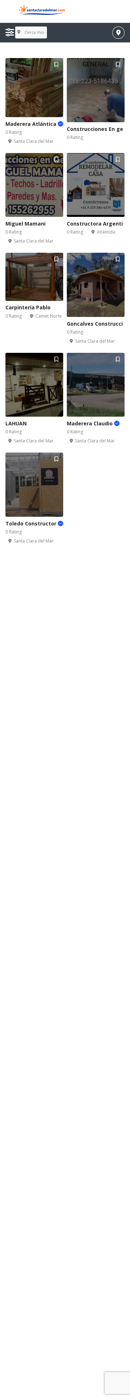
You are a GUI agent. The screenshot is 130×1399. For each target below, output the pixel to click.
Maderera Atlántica (31, 123)
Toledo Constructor (31, 523)
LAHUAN (16, 423)
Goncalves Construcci (95, 323)
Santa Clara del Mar (33, 141)
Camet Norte (48, 316)
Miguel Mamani (25, 223)
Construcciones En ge (95, 128)
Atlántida (106, 232)
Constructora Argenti (95, 223)
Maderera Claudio (90, 423)
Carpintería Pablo (28, 307)
